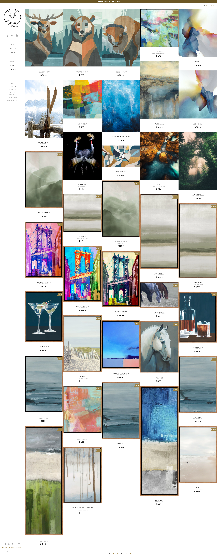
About (12, 83)
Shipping (19, 547)
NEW (12, 44)
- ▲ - (12, 554)
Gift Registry (12, 95)
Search (12, 35)
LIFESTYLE (12, 52)
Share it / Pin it (210, 6)
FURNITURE (12, 57)
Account (7, 35)
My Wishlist (12, 92)
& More (12, 86)
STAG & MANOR (17, 551)
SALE (12, 74)
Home (12, 81)
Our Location (11, 547)
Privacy (14, 549)
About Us (4, 547)
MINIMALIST (12, 61)
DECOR (12, 48)
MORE (12, 69)
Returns (9, 549)
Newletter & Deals (12, 100)
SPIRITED (12, 65)
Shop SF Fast (12, 89)
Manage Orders (12, 97)
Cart (16, 35)
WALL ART (31, 6)
